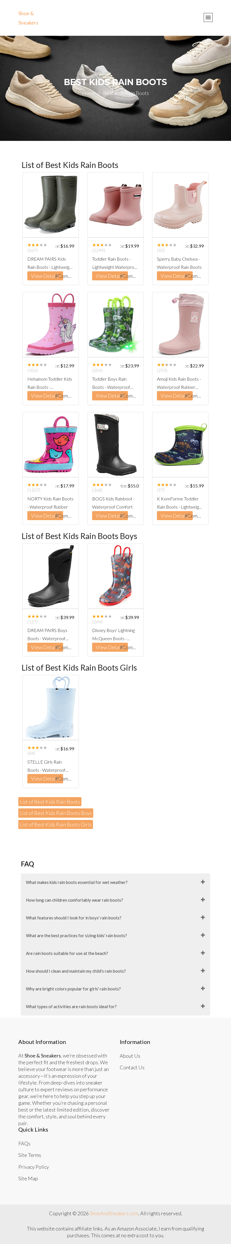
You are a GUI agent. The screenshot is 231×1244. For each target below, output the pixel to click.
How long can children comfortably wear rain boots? (74, 899)
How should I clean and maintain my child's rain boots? (76, 971)
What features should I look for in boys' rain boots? (73, 917)
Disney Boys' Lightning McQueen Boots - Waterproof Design (113, 635)
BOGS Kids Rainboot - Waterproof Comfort (113, 502)
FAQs (24, 1143)
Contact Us (132, 1067)
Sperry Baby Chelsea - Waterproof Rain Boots (179, 263)
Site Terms (29, 1155)
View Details (45, 276)
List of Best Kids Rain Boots (50, 802)
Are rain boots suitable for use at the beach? (67, 953)
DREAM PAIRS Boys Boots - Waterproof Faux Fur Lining (47, 635)
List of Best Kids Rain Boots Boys (56, 813)
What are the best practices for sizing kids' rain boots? (76, 935)
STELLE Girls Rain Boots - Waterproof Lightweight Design (46, 766)
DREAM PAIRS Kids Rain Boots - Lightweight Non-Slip (50, 263)
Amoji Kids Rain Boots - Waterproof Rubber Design (179, 383)
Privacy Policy (33, 1167)
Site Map (28, 1178)
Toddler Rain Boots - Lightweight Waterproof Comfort (115, 263)
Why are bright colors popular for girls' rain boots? (73, 988)
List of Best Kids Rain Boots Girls (56, 824)
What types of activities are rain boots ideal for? (71, 1006)
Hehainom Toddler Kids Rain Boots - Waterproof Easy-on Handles (49, 383)
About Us (130, 1056)
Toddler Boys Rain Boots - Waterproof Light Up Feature (111, 383)
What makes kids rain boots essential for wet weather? (77, 882)
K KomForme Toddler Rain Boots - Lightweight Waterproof (180, 503)
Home (91, 93)
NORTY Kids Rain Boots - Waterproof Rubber (50, 502)
